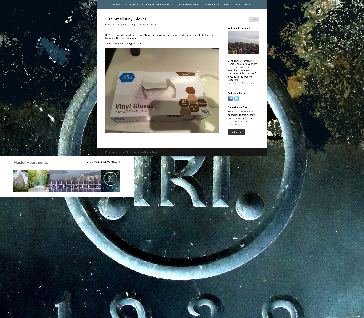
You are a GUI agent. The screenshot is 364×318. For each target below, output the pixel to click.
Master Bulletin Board (188, 5)
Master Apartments (30, 162)
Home (116, 5)
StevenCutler (114, 24)
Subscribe (236, 132)
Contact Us (242, 5)
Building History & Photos (156, 5)
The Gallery (129, 5)
